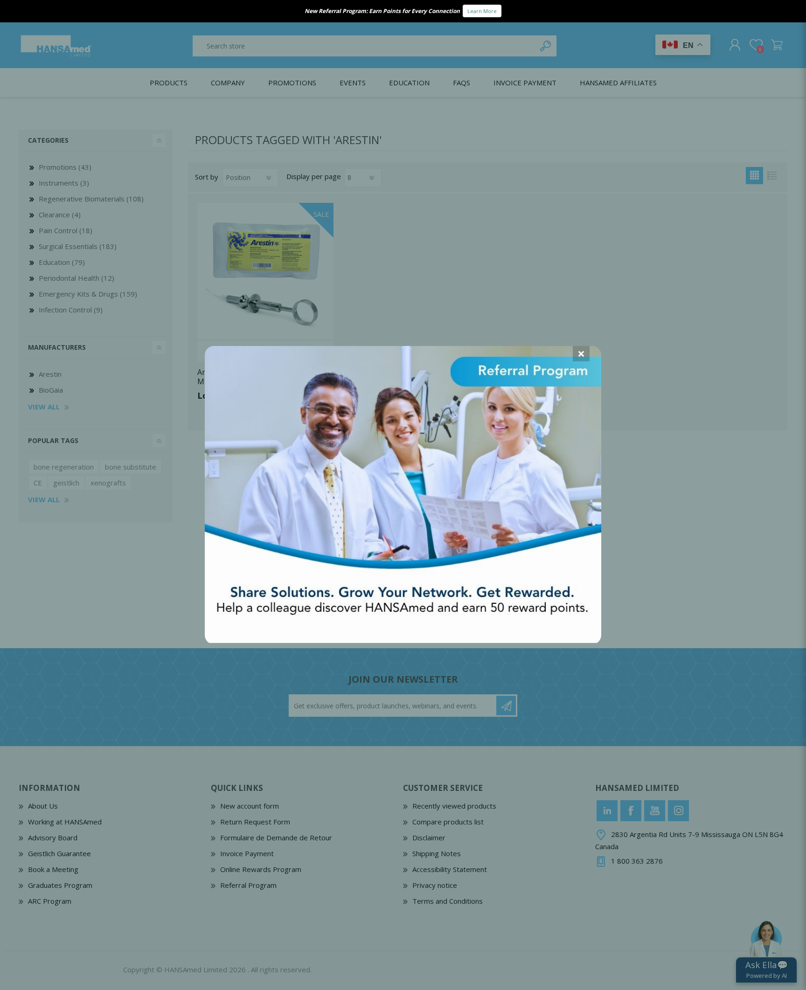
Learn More (482, 10)
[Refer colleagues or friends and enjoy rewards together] (403, 640)
